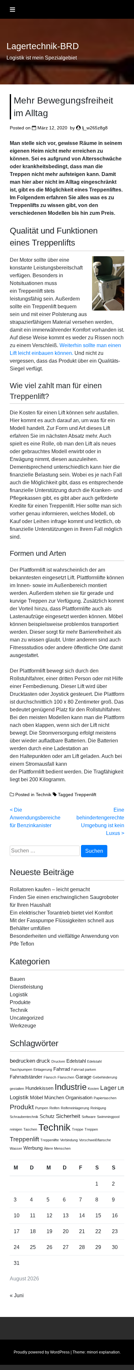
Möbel (36, 1097)
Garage (83, 1077)
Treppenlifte (49, 1140)
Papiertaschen (105, 1098)
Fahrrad (61, 1069)
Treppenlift (85, 794)
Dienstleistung (26, 987)
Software (89, 1117)
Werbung (33, 1148)
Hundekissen (39, 1088)
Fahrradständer (26, 1077)
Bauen (17, 979)
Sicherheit (68, 1116)
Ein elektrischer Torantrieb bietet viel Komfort (61, 912)
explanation (109, 1352)
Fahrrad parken (83, 1069)
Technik (43, 794)
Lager (108, 1087)
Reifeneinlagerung (75, 1108)
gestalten (17, 1089)
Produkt (22, 1107)
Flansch (50, 1077)
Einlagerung (43, 1069)
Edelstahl (76, 1061)
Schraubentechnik (24, 1117)
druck (43, 1061)
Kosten (93, 1089)
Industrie (71, 1087)
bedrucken (22, 1061)
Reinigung (98, 1108)
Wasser (16, 1148)
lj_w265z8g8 (95, 127)
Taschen (30, 1129)
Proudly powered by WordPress (42, 1352)
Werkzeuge (23, 1025)
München (54, 1097)
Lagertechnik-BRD (43, 46)
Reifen (54, 1108)
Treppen (91, 1129)
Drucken (58, 1061)
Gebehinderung (105, 1077)
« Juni (17, 1295)
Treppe (77, 1129)
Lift (121, 1088)
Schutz (47, 1116)
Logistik (19, 994)
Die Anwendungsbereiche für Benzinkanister (35, 817)
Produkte (20, 1002)
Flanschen (66, 1077)
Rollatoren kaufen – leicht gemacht (50, 889)
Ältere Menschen (57, 1148)
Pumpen (41, 1108)
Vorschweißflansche (95, 1140)
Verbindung (69, 1140)
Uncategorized (27, 1018)
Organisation (78, 1097)
